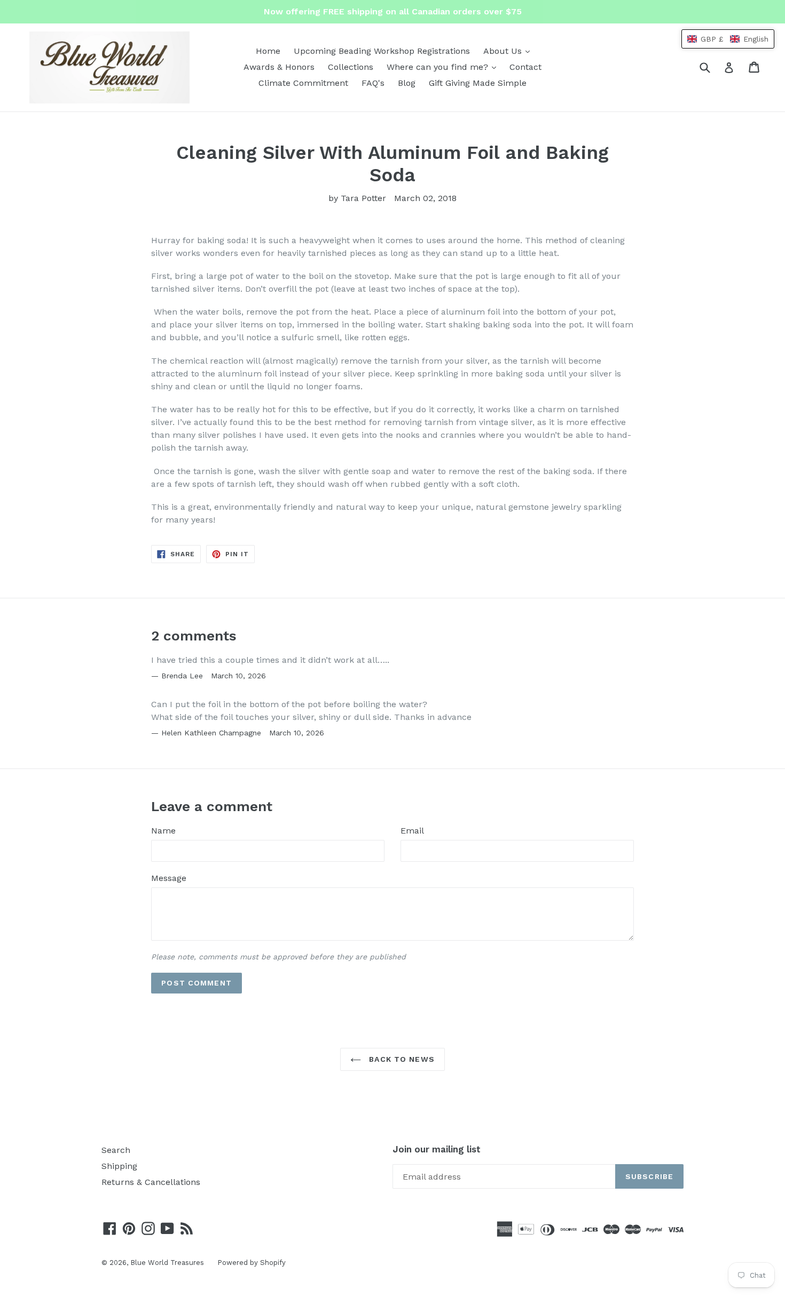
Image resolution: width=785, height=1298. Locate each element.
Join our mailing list (436, 1149)
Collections (350, 67)
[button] (728, 39)
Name (163, 831)
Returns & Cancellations (150, 1182)
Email (412, 831)
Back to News (400, 1059)
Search (115, 1150)
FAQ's (373, 83)
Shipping (119, 1166)
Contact (525, 67)
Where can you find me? (444, 66)
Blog (406, 83)
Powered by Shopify (251, 1263)
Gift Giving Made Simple (478, 83)
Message (168, 878)
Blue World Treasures (167, 1263)
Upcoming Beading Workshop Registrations (382, 51)
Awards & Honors (279, 67)
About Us (509, 50)
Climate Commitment (303, 83)
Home (268, 51)
